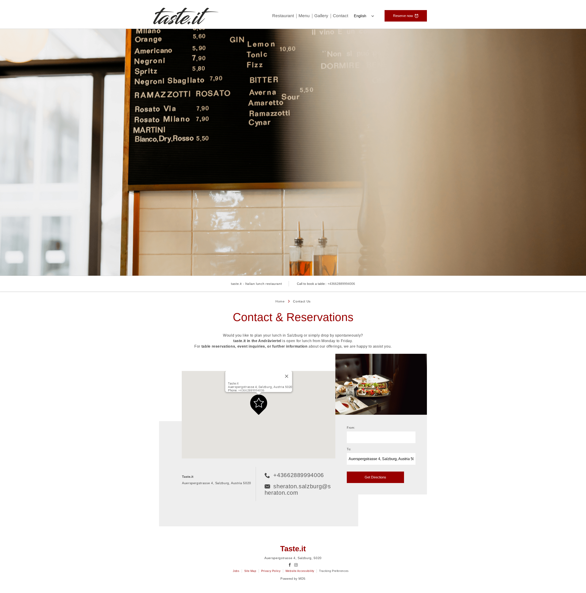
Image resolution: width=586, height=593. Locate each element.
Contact (340, 15)
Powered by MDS (293, 578)
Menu (304, 15)
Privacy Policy (271, 571)
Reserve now (403, 16)
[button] (258, 405)
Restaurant (283, 15)
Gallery (321, 15)
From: (351, 427)
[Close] (286, 376)
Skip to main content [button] (20, 14)
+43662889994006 (341, 284)
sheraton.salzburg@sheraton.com (298, 489)
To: (349, 449)
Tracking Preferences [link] (334, 571)
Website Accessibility (299, 571)
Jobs (236, 571)
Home (280, 301)
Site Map (250, 571)
